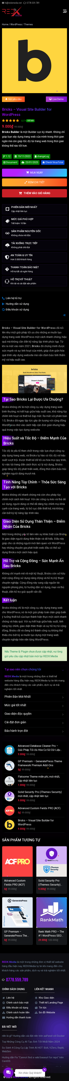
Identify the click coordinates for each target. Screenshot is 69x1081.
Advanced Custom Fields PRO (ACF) (39, 808)
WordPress (16, 24)
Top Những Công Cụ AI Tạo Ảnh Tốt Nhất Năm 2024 (31, 1041)
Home (5, 24)
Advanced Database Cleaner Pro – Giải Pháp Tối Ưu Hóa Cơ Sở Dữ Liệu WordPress (39, 749)
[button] (34, 670)
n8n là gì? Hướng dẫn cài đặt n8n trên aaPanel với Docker (33, 1035)
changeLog (43, 156)
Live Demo (58, 99)
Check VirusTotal (54, 162)
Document (11, 162)
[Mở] (65, 11)
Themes (28, 24)
